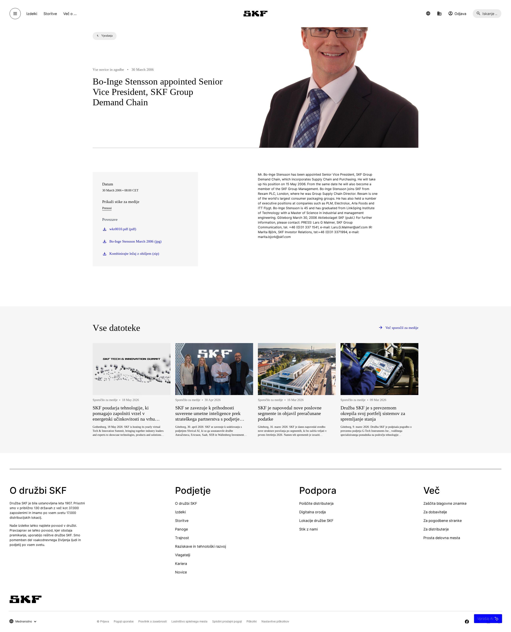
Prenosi (107, 208)
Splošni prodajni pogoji (227, 621)
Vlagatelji (182, 555)
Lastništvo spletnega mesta (189, 621)
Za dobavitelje (435, 512)
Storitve (181, 521)
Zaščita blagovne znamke (444, 503)
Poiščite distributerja (316, 503)
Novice (181, 572)
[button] (428, 13)
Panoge (181, 529)
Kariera (181, 563)
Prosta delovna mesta (441, 538)
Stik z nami (308, 529)
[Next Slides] (408, 404)
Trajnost (182, 538)
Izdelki (180, 512)
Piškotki (252, 621)
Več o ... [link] (70, 14)
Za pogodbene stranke (442, 521)
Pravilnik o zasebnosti (152, 621)
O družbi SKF (186, 503)
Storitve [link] (50, 14)
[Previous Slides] (103, 404)
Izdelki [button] (31, 14)
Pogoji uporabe (124, 621)
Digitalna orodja (312, 512)
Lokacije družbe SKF (316, 521)
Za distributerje (436, 529)
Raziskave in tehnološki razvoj (200, 546)
